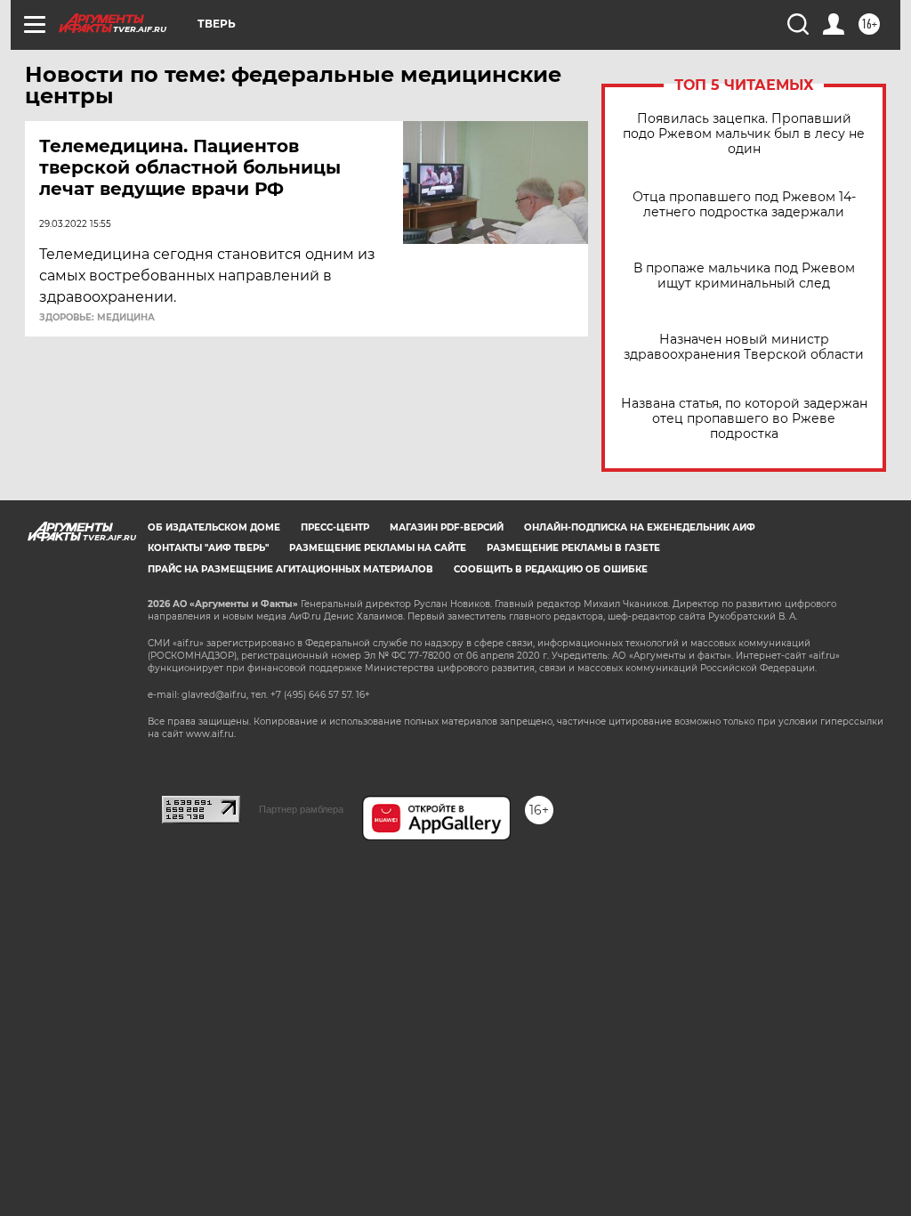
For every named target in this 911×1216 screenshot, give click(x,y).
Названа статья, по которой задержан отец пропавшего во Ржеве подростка (744, 419)
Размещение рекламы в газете (573, 548)
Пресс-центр (335, 527)
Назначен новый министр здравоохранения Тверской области (744, 347)
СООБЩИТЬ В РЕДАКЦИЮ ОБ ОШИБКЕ (551, 569)
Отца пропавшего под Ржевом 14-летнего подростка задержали (744, 205)
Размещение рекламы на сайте (377, 548)
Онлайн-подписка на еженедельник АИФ (639, 527)
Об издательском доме (214, 527)
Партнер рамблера (301, 809)
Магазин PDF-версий (447, 527)
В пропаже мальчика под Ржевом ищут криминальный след (744, 276)
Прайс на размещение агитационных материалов (290, 569)
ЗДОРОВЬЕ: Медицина (97, 317)
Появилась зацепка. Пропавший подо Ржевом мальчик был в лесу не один (744, 134)
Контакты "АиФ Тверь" (208, 548)
